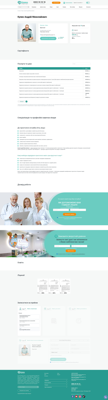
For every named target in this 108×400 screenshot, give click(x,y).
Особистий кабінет (68, 2)
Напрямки (34, 7)
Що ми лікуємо (48, 382)
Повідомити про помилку (24, 390)
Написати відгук (62, 38)
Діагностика (43, 7)
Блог (45, 374)
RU (87, 2)
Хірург (46, 25)
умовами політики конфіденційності (76, 217)
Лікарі (51, 7)
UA (88, 2)
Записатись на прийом (48, 38)
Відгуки (80, 7)
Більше (22, 101)
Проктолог (42, 25)
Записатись (71, 251)
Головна (19, 10)
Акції (57, 7)
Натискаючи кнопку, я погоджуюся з (70, 217)
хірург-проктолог (34, 148)
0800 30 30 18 (39, 2)
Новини (64, 7)
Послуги (46, 384)
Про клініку (72, 7)
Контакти (88, 7)
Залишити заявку (69, 214)
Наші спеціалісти (48, 387)
